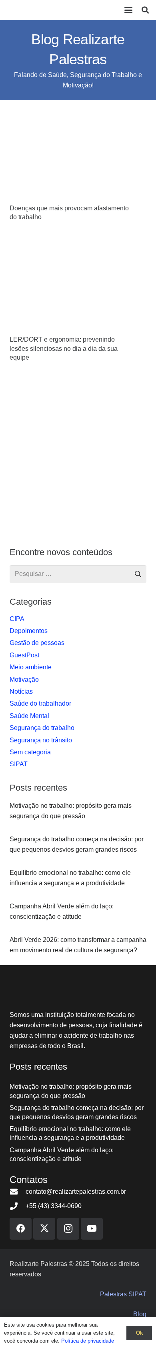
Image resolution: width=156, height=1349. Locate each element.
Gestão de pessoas (37, 642)
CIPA (17, 618)
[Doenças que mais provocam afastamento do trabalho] (78, 155)
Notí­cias (21, 691)
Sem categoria (30, 752)
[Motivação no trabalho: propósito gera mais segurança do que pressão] (78, 811)
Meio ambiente (31, 667)
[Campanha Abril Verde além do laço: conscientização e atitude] (78, 911)
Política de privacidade (87, 1341)
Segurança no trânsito (41, 740)
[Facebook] (21, 1229)
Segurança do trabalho (42, 727)
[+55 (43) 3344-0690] (18, 1206)
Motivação (24, 679)
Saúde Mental (29, 715)
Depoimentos (29, 630)
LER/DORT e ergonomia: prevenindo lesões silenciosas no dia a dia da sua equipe (64, 348)
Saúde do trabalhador (40, 703)
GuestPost (24, 655)
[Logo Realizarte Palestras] (34, 10)
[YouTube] (92, 1229)
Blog (139, 1314)
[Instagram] (68, 1229)
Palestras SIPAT (123, 1294)
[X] (44, 1229)
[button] (128, 10)
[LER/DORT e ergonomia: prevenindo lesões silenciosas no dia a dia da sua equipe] (78, 286)
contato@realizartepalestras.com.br (76, 1191)
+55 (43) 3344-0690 (54, 1206)
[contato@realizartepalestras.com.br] (18, 1191)
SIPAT (19, 764)
